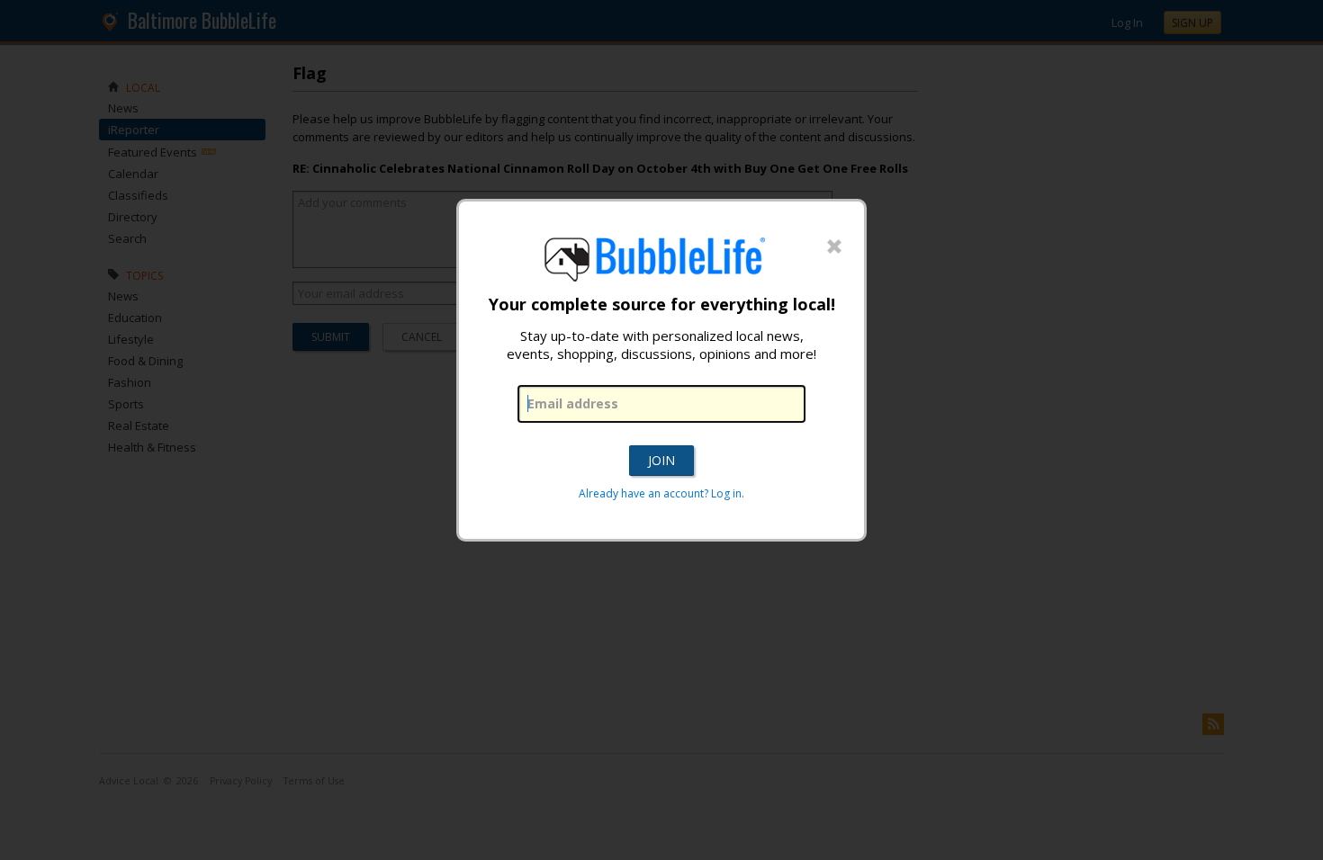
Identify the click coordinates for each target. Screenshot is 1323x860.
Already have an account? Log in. (661, 493)
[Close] (834, 247)
